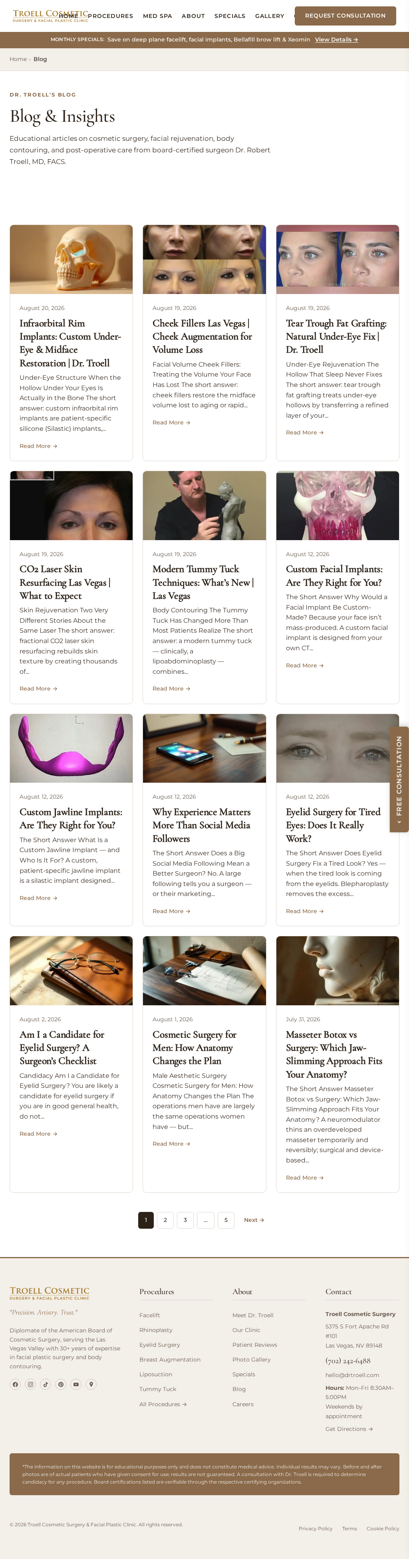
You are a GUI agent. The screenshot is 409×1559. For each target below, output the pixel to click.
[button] (399, 780)
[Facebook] (15, 1384)
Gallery (269, 16)
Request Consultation (345, 15)
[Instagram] (30, 1384)
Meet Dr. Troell (253, 1315)
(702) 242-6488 (348, 1361)
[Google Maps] (91, 1384)
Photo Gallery (251, 1359)
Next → (254, 1220)
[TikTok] (45, 1384)
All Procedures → (163, 1404)
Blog (239, 1389)
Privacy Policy (316, 1528)
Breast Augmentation (170, 1359)
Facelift (149, 1315)
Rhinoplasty (156, 1330)
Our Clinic (246, 1330)
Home (68, 16)
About (193, 16)
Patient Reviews (254, 1344)
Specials (230, 16)
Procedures (110, 16)
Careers (243, 1404)
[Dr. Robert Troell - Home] (50, 16)
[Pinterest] (60, 1384)
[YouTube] (75, 1384)
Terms (349, 1528)
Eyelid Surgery (159, 1344)
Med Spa (158, 16)
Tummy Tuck (157, 1389)
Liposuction (155, 1374)
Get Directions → (349, 1429)
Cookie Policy (383, 1528)
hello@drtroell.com (352, 1375)
